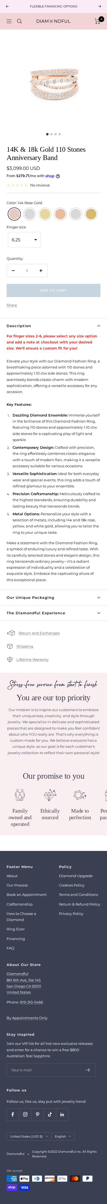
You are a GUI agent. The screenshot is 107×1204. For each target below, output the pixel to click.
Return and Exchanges (39, 633)
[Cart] (97, 21)
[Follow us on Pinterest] (37, 1114)
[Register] (88, 1070)
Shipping (24, 646)
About (12, 876)
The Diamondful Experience (36, 613)
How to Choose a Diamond (21, 916)
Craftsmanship (20, 904)
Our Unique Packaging (30, 597)
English (60, 1136)
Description (19, 326)
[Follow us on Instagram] (25, 1114)
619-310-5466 (31, 1002)
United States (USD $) (26, 1136)
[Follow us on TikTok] (50, 1114)
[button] (24, 239)
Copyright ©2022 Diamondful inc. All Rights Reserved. (64, 1154)
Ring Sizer (16, 929)
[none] (14, 214)
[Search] (19, 21)
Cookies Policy (72, 885)
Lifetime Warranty (32, 659)
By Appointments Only (27, 1018)
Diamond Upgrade (76, 876)
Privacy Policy (71, 913)
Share (12, 305)
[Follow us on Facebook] (13, 1114)
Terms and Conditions (78, 894)
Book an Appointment (27, 894)
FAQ (10, 948)
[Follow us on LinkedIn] (62, 1114)
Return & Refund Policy (79, 904)
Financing (16, 938)
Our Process (17, 885)
